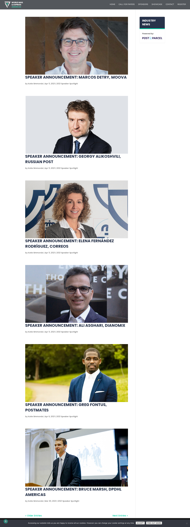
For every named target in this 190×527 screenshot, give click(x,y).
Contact (170, 4)
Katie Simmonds (35, 83)
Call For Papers (127, 4)
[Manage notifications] (6, 521)
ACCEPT (140, 523)
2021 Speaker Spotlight (67, 83)
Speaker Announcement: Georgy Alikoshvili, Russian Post (73, 159)
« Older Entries (33, 515)
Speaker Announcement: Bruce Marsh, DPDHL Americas (73, 491)
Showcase (157, 4)
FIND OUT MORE (154, 523)
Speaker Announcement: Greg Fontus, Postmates (66, 407)
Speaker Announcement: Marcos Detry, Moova (76, 77)
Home (112, 4)
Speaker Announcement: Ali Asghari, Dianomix (75, 325)
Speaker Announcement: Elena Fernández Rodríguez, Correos (69, 243)
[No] (186, 523)
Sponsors (143, 4)
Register (181, 4)
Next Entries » (120, 515)
